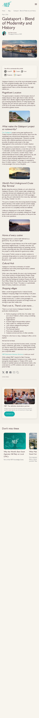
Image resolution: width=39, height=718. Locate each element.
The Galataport (6, 132)
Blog (9, 11)
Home (3, 11)
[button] (36, 4)
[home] (6, 4)
